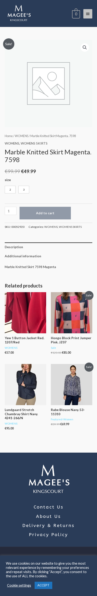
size (8, 180)
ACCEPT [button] (43, 585)
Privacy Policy (48, 534)
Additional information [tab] (23, 256)
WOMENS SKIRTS (34, 143)
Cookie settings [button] (19, 585)
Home (9, 136)
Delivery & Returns (48, 525)
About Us (48, 516)
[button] (85, 47)
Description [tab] (14, 247)
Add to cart (45, 213)
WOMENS (21, 136)
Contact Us (49, 507)
